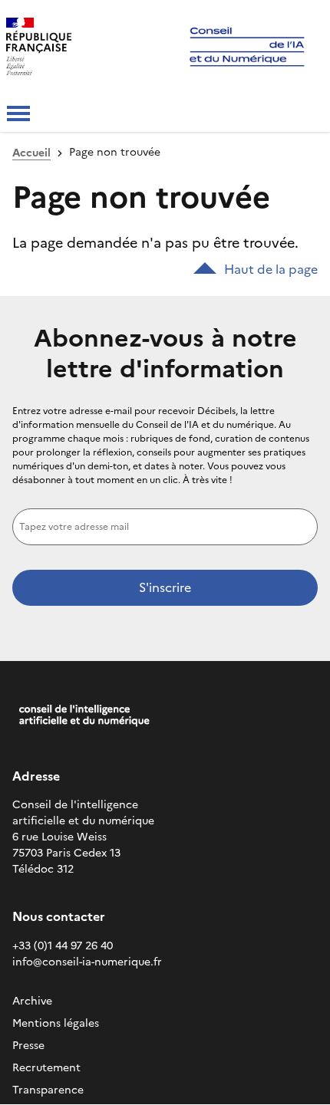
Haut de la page (271, 269)
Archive (32, 1001)
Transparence (48, 1090)
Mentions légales (55, 1023)
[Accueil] (78, 48)
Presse (28, 1046)
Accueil (31, 153)
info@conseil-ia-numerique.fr (87, 962)
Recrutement (46, 1068)
